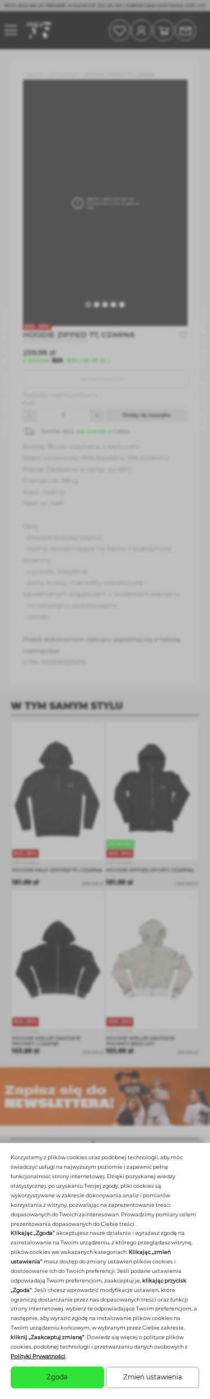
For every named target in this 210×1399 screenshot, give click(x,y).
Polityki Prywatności (38, 1356)
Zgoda (57, 1377)
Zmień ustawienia (152, 1377)
